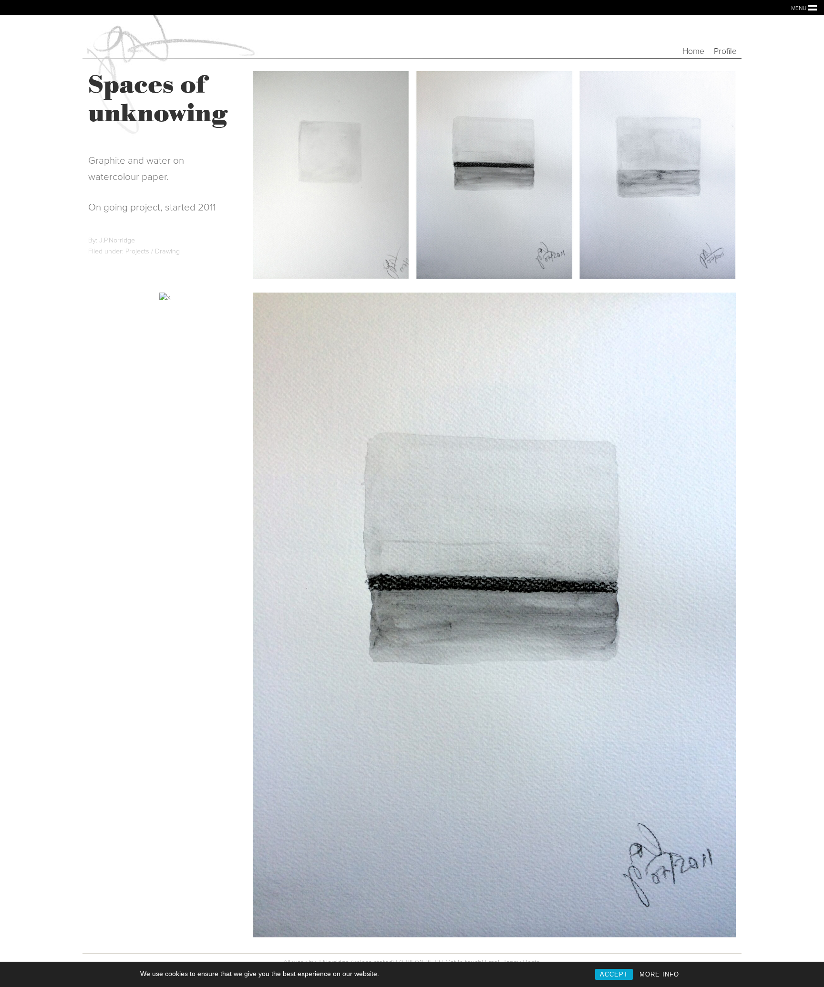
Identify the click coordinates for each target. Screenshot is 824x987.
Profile (725, 51)
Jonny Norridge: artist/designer (168, 36)
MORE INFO (659, 974)
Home (693, 51)
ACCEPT (614, 974)
